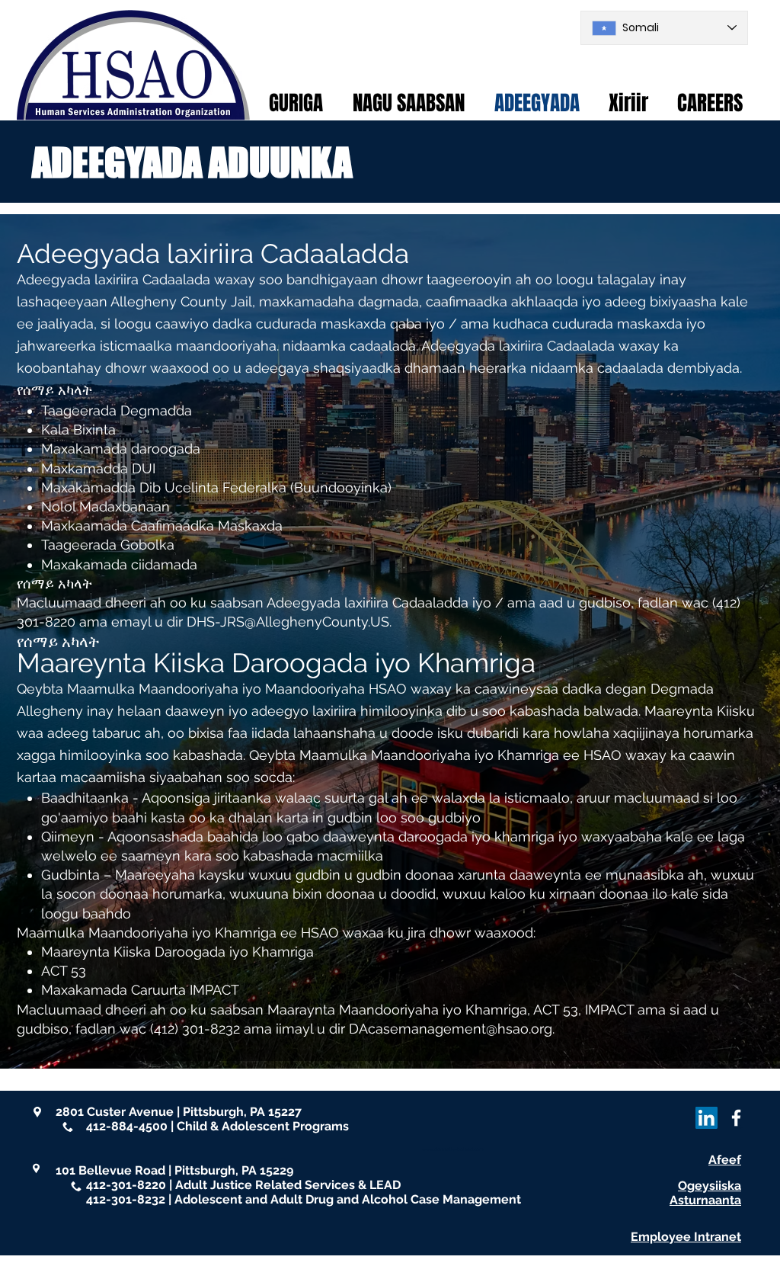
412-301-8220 (126, 1185)
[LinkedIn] (706, 1118)
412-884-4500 (127, 1126)
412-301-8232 (125, 1199)
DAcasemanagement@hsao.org (450, 1029)
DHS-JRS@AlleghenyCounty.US (288, 622)
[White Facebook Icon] (736, 1118)
